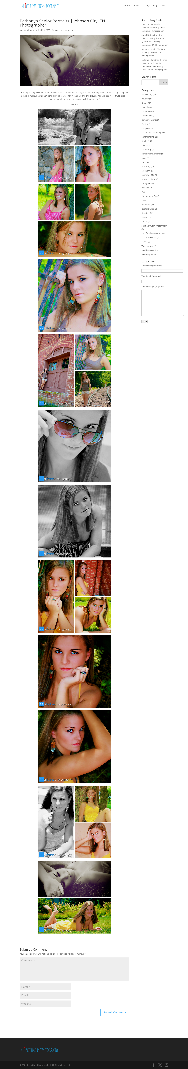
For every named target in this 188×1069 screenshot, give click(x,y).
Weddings (146, 254)
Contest (145, 124)
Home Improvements (151, 153)
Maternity (145, 166)
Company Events (149, 120)
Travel (144, 241)
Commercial (146, 115)
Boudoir (145, 98)
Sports (144, 221)
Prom (143, 200)
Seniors (55, 30)
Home (127, 6)
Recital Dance (147, 209)
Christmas (146, 111)
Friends (144, 145)
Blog (155, 6)
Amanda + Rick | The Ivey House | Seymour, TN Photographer (153, 52)
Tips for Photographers (152, 233)
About (136, 6)
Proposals (145, 204)
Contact (164, 6)
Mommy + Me (147, 175)
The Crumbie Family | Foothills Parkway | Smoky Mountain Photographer (153, 27)
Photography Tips (149, 196)
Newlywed (146, 183)
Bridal (144, 103)
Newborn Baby (148, 179)
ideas (143, 158)
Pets (143, 191)
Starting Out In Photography (154, 225)
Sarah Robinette (29, 30)
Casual (144, 107)
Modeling (145, 170)
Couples (145, 128)
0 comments (67, 30)
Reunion (145, 213)
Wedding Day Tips (149, 250)
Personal (145, 187)
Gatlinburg (146, 149)
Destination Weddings (151, 132)
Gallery (146, 6)
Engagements (147, 136)
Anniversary (146, 94)
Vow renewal (147, 246)
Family (144, 141)
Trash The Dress (148, 237)
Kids (143, 162)
